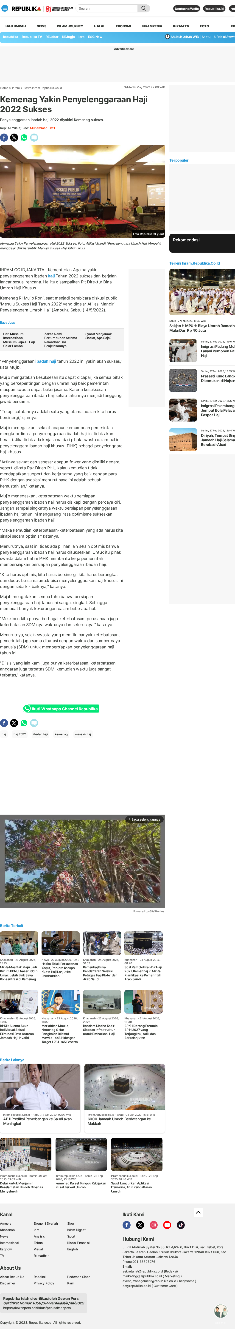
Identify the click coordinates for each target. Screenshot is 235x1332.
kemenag (61, 734)
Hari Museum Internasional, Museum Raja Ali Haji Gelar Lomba (19, 340)
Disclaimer (7, 1283)
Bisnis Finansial (78, 1243)
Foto (204, 26)
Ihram (16, 88)
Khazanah (7, 1230)
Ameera (5, 1223)
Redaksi (40, 1277)
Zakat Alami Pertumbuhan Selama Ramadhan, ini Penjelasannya (60, 340)
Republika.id (214, 9)
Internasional (9, 1243)
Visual (38, 1249)
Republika (10, 37)
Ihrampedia (152, 26)
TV (2, 1256)
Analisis (39, 1236)
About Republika (12, 1277)
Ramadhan (41, 1256)
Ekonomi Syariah (46, 1223)
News (41, 26)
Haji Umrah (16, 26)
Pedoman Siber (78, 1277)
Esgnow (6, 1249)
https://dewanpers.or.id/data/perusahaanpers (37, 1308)
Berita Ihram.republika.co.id (42, 88)
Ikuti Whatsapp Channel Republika (65, 709)
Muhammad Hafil (42, 128)
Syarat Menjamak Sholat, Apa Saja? (98, 336)
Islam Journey (70, 26)
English (72, 1249)
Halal (99, 26)
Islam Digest (76, 1230)
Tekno (38, 1243)
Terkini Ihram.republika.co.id (194, 263)
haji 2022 (20, 734)
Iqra (36, 1230)
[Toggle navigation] (5, 8)
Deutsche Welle (187, 9)
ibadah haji (46, 361)
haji (51, 276)
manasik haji (83, 734)
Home (4, 88)
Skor (70, 1223)
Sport (71, 1236)
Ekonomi (123, 26)
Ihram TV (181, 26)
